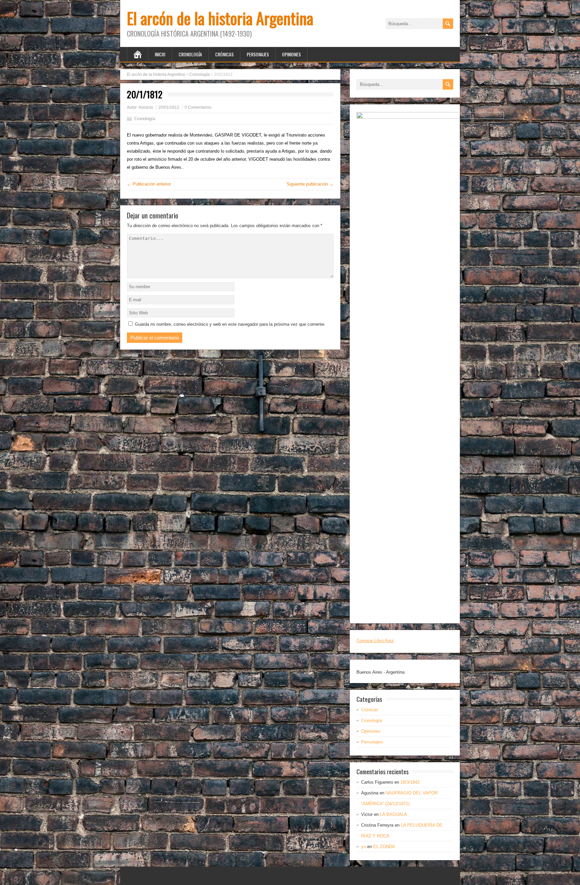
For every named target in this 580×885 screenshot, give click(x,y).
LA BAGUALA (393, 814)
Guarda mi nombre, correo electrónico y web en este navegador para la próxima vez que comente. (230, 324)
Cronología (190, 54)
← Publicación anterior (149, 184)
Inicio (160, 54)
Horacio (146, 107)
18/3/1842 (410, 782)
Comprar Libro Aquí (375, 640)
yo (363, 846)
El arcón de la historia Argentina (220, 18)
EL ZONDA (384, 846)
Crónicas (224, 54)
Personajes (258, 54)
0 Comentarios (198, 107)
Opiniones (291, 54)
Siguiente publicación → (310, 184)
